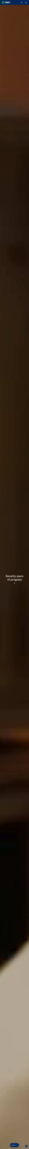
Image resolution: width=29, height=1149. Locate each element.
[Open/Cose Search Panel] (21, 2)
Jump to (13, 1145)
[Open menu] (26, 2)
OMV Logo (5, 2)
